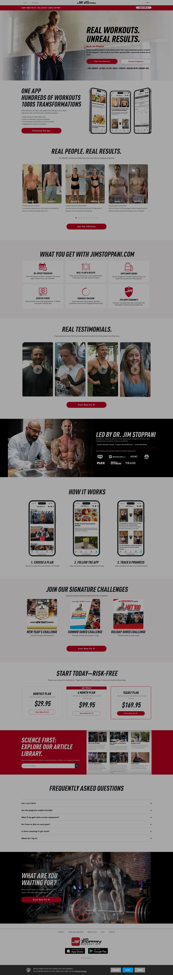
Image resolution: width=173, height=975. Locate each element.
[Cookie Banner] (86, 970)
